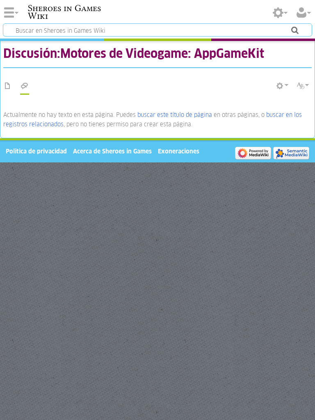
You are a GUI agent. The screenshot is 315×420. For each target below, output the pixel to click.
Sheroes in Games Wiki (64, 12)
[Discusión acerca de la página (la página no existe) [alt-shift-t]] (24, 86)
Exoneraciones (178, 151)
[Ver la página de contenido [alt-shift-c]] (7, 86)
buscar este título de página (174, 115)
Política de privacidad (36, 151)
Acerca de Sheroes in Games (112, 151)
